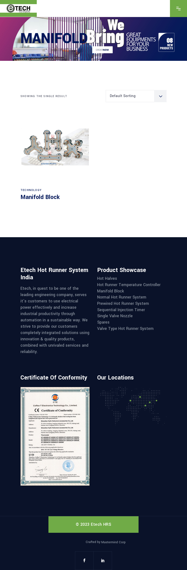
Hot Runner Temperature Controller (128, 284)
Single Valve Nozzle (115, 316)
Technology (31, 190)
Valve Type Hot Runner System (125, 328)
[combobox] (136, 96)
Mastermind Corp (113, 542)
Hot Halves (107, 278)
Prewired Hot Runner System (123, 303)
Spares (103, 322)
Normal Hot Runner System (121, 297)
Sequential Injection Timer (121, 310)
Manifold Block (40, 197)
